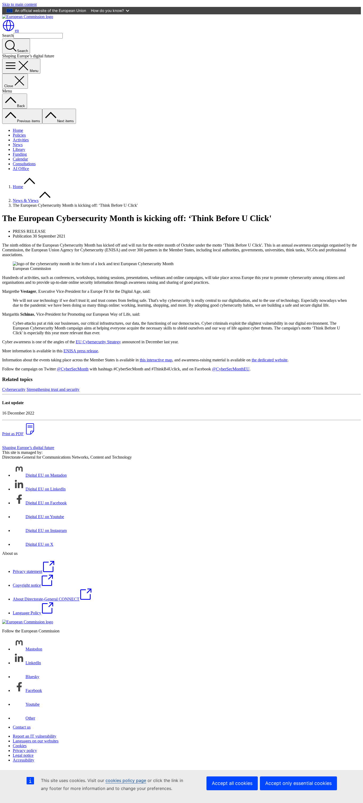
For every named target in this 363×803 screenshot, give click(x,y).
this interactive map (156, 360)
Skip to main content (19, 4)
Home (18, 130)
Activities (21, 140)
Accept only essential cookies (298, 783)
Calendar (20, 159)
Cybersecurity (14, 389)
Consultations (24, 164)
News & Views (26, 200)
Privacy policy (25, 750)
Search (8, 35)
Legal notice (23, 755)
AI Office (21, 168)
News (18, 144)
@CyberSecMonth (72, 369)
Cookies (20, 745)
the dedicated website (270, 360)
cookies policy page (125, 780)
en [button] (17, 30)
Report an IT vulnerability (34, 736)
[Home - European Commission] (27, 16)
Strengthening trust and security (53, 389)
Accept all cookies (232, 783)
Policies (19, 135)
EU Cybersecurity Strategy (98, 342)
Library (19, 149)
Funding (20, 154)
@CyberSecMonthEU (231, 369)
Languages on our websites (35, 741)
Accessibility (23, 760)
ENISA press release (81, 351)
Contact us (22, 727)
